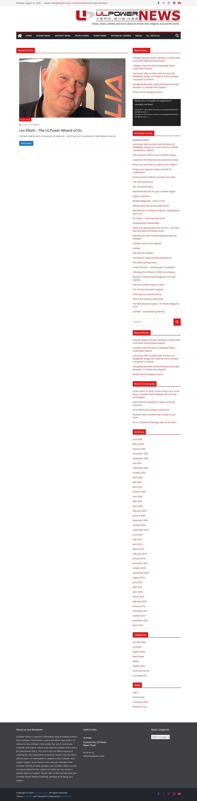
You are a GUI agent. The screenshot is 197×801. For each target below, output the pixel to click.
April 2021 (137, 487)
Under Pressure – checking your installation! (154, 267)
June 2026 (137, 439)
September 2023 (141, 458)
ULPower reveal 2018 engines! (147, 243)
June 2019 (137, 534)
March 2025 (138, 444)
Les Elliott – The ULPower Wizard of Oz (50, 130)
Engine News (43, 35)
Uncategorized (140, 675)
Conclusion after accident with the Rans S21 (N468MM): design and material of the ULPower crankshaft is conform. (155, 76)
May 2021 (137, 482)
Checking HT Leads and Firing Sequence (152, 257)
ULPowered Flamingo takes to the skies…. (158, 422)
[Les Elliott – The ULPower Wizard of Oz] (72, 88)
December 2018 (140, 563)
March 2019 (138, 549)
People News (82, 35)
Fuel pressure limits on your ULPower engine (154, 155)
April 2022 (137, 477)
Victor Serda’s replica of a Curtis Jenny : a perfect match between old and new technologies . (156, 394)
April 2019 (137, 544)
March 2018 (138, 596)
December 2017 (140, 611)
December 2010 (140, 620)
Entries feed (138, 697)
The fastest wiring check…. (145, 262)
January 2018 (139, 606)
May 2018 (137, 587)
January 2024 (139, 448)
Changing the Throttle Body (146, 223)
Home (29, 35)
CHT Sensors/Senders (143, 181)
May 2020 (137, 501)
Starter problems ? (142, 196)
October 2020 (139, 491)
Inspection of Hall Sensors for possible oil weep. (156, 159)
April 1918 (137, 625)
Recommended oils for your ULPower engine (154, 191)
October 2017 (139, 615)
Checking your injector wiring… (148, 294)
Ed (38, 124)
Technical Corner (121, 35)
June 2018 (137, 582)
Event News (100, 35)
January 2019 (139, 558)
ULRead (136, 248)
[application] (157, 112)
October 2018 (139, 568)
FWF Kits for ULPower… (144, 253)
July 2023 (137, 463)
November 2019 (140, 520)
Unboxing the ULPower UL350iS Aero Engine (154, 272)
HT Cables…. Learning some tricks (149, 218)
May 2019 (137, 539)
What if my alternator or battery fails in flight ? (155, 164)
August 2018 (139, 577)
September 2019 (141, 529)
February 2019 (140, 553)
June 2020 (137, 496)
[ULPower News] (19, 35)
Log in (135, 692)
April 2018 (137, 591)
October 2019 (139, 525)
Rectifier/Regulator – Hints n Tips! (149, 201)
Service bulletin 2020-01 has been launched (154, 177)
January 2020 (139, 515)
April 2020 (137, 506)
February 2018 (140, 601)
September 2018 (141, 572)
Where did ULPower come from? (148, 299)
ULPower (87, 737)
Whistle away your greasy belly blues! (151, 205)
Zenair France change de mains (148, 92)
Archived (137, 647)
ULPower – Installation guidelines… (149, 311)
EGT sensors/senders (143, 186)
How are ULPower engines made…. (149, 284)
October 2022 (139, 472)
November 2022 (140, 467)
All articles (153, 35)
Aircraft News (62, 35)
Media (138, 35)
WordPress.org (140, 706)
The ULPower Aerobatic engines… (149, 289)
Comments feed (140, 702)
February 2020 (140, 510)
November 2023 (140, 453)
